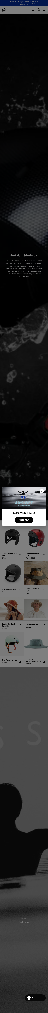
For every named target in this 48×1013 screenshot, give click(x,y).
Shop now (24, 520)
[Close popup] (42, 491)
